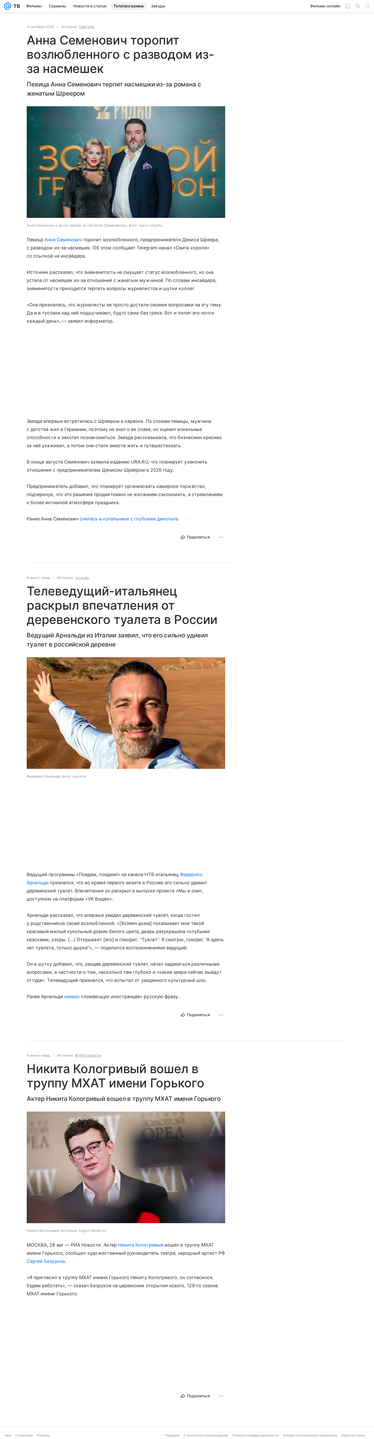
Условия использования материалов (310, 1435)
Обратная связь (353, 1435)
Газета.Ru (86, 27)
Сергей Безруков (46, 1261)
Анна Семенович (63, 239)
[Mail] (7, 6)
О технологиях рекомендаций (205, 1435)
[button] (126, 162)
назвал (72, 996)
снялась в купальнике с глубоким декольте (129, 518)
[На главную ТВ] (15, 6)
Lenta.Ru (82, 578)
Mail (8, 1435)
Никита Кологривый (140, 1245)
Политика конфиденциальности (255, 1435)
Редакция (172, 1435)
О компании (24, 1435)
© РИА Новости (88, 1055)
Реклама (43, 1435)
